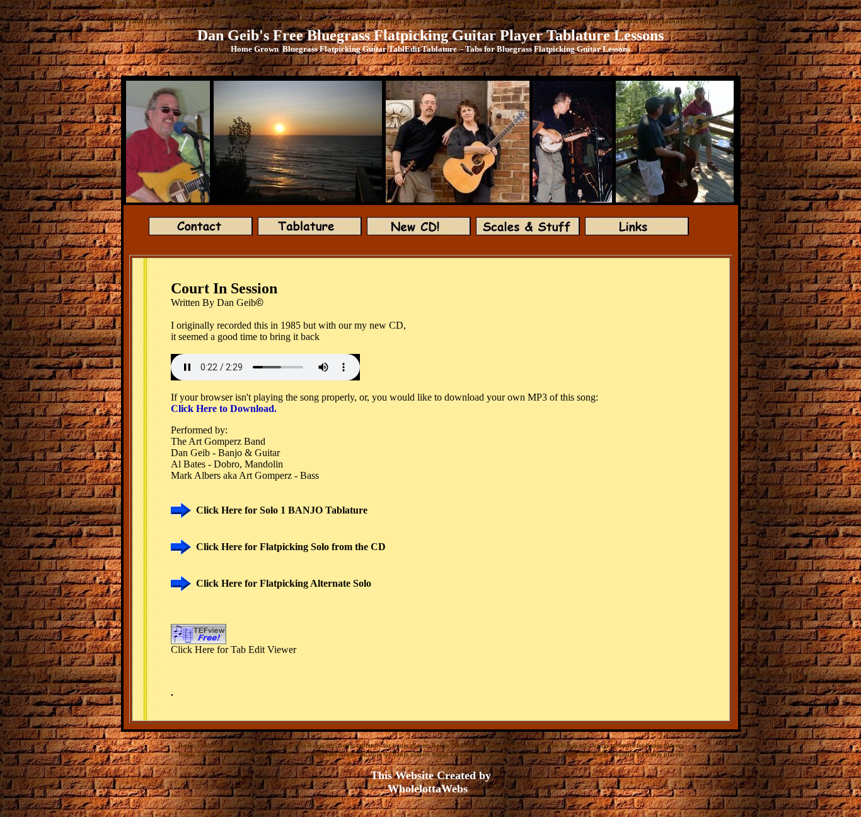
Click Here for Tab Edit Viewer (233, 649)
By (209, 302)
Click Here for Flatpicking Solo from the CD (291, 546)
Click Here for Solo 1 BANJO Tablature (281, 510)
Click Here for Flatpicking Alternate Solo (283, 583)
